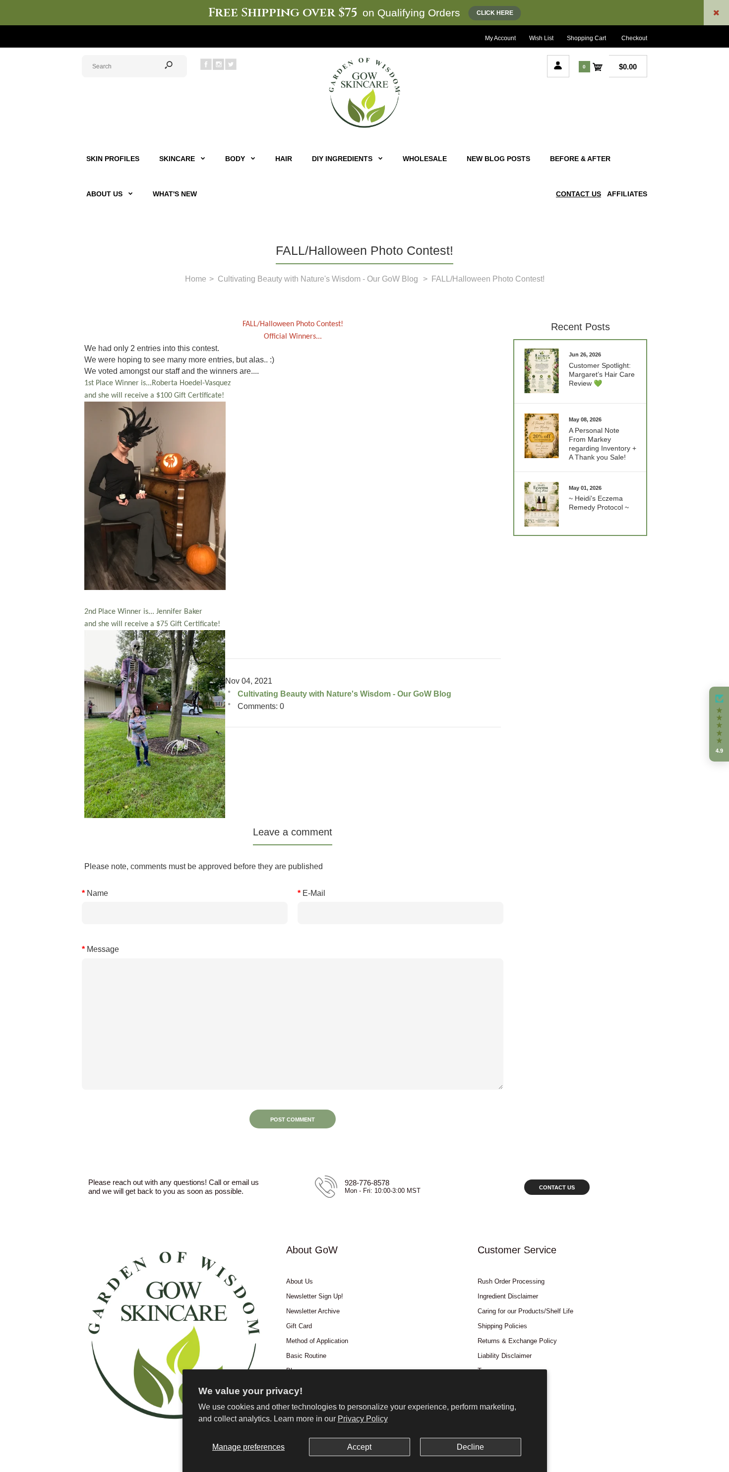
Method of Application (317, 1341)
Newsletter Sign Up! (314, 1296)
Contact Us (557, 1187)
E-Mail (314, 893)
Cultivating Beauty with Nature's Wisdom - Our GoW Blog (344, 694)
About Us (299, 1281)
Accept (359, 1447)
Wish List (541, 38)
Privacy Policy (363, 1418)
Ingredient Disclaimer (508, 1296)
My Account (500, 38)
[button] (719, 724)
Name (97, 893)
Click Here (495, 12)
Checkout (634, 38)
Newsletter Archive (313, 1311)
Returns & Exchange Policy (517, 1341)
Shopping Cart (586, 38)
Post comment (292, 1119)
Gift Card (299, 1326)
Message (103, 949)
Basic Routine (306, 1355)
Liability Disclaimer (505, 1355)
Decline (470, 1447)
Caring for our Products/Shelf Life (525, 1311)
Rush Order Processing (511, 1281)
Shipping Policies (502, 1326)
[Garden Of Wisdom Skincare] (364, 126)
